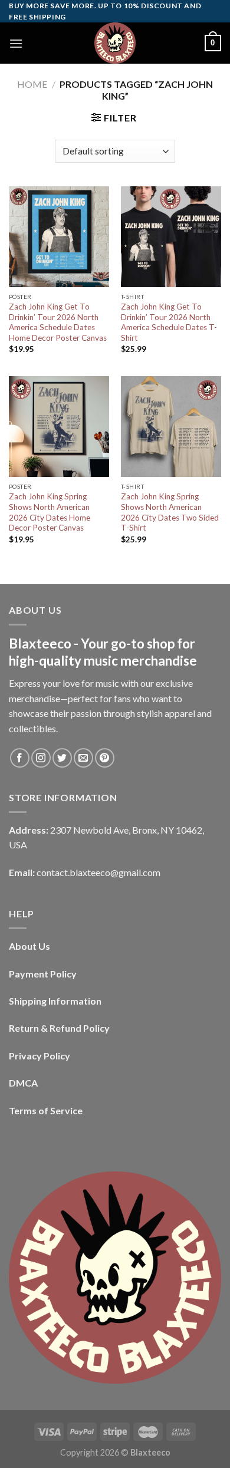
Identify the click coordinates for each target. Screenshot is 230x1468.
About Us (29, 946)
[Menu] (16, 43)
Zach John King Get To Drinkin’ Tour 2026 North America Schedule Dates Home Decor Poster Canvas (58, 322)
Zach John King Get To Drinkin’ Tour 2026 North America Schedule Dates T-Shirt (169, 322)
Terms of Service (46, 1110)
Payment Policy (43, 973)
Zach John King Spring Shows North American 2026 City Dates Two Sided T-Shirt (170, 512)
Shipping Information (55, 1000)
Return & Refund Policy (59, 1027)
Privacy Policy (39, 1055)
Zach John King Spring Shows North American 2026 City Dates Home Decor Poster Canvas (49, 512)
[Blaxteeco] (115, 43)
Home (32, 84)
